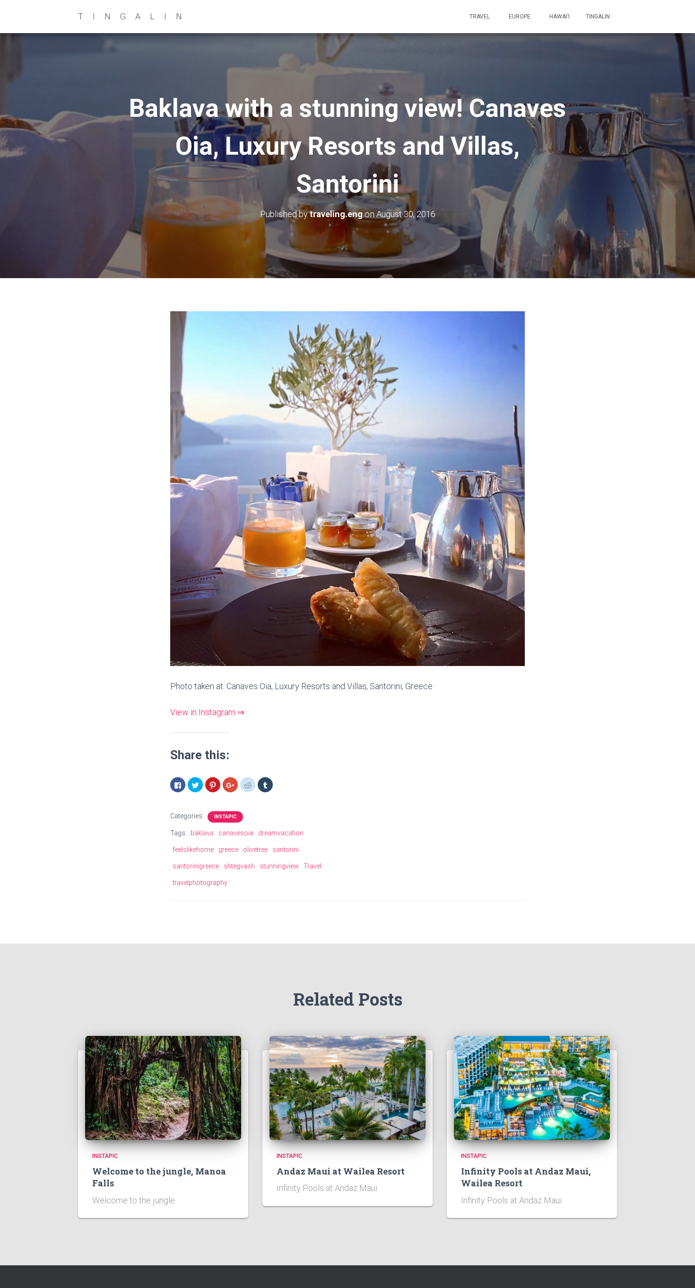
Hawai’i (559, 16)
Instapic (225, 816)
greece (228, 849)
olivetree (255, 849)
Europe (518, 16)
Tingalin (598, 16)
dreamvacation (281, 833)
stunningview (279, 866)
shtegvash (239, 866)
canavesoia (235, 833)
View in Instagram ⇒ (207, 712)
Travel (479, 16)
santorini (285, 849)
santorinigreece (196, 866)
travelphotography (200, 882)
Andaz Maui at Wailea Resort (341, 1171)
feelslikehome (193, 849)
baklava (202, 833)
